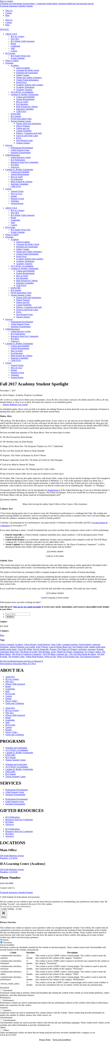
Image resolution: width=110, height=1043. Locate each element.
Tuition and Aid (22, 128)
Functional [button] (4, 988)
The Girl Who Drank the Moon (82, 654)
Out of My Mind (25, 649)
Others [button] (3, 1027)
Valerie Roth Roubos (34, 656)
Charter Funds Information (27, 80)
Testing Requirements (25, 99)
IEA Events (10, 53)
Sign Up (8, 10)
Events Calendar (18, 58)
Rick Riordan (44, 652)
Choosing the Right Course (27, 70)
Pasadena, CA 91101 (9, 858)
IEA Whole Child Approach (22, 41)
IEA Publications (18, 160)
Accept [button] (18, 909)
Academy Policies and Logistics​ (29, 85)
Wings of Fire (50, 656)
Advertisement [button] (6, 1017)
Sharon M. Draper (64, 652)
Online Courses (22, 75)
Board (13, 43)
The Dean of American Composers (26, 654)
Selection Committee (25, 109)
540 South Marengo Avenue (12, 869)
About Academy (23, 68)
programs (92, 649)
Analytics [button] (4, 1007)
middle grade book (97, 647)
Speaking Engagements (21, 152)
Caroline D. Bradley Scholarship (24, 94)
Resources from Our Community (24, 162)
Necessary (7, 942)
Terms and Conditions (14, 703)
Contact (8, 13)
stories (98, 652)
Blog (7, 15)
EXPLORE (16, 114)
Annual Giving (17, 191)
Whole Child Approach (15, 684)
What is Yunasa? (23, 126)
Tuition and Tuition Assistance (29, 77)
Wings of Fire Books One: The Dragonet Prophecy (78, 656)
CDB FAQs (21, 111)
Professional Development (22, 148)
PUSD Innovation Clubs (21, 119)
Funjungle (4, 647)
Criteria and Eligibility (25, 97)
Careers (14, 51)
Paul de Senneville (41, 649)
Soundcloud (78, 652)
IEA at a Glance (17, 36)
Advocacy (15, 167)
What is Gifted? (12, 60)
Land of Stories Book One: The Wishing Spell (68, 647)
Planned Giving (17, 198)
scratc (53, 652)
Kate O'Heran (42, 647)
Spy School (89, 652)
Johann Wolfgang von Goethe (22, 647)
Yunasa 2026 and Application (28, 123)
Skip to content (6, 1)
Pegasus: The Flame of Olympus (63, 649)
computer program (70, 644)
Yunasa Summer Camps (21, 121)
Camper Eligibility (24, 131)
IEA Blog (15, 165)
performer (82, 649)
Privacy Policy (11, 701)
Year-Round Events (24, 140)
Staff (13, 48)
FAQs (18, 138)
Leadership (15, 46)
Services (8, 145)
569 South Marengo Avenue (12, 855)
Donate (14, 196)
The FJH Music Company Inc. (55, 654)
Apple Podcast (43, 644)
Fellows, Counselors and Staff (29, 133)
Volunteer (15, 201)
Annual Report (17, 203)
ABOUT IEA (11, 34)
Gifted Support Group (20, 150)
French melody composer (89, 644)
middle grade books (8, 649)
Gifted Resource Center (21, 157)
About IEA (10, 677)
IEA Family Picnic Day (21, 56)
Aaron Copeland (7, 644)
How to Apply (22, 102)
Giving (8, 189)
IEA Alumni (16, 116)
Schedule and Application (27, 73)
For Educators (22, 104)
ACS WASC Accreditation (22, 92)
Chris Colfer (56, 644)
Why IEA (15, 39)
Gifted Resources (12, 155)
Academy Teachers (24, 89)
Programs (9, 63)
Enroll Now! (21, 82)
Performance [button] (5, 997)
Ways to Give (16, 194)
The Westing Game (16, 656)
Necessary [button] (4, 940)
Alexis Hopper (30, 644)
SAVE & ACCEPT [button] (8, 1035)
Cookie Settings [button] (7, 909)
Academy (15, 65)
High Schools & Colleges (27, 106)
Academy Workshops (25, 87)
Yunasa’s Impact (23, 143)
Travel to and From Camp (27, 135)
